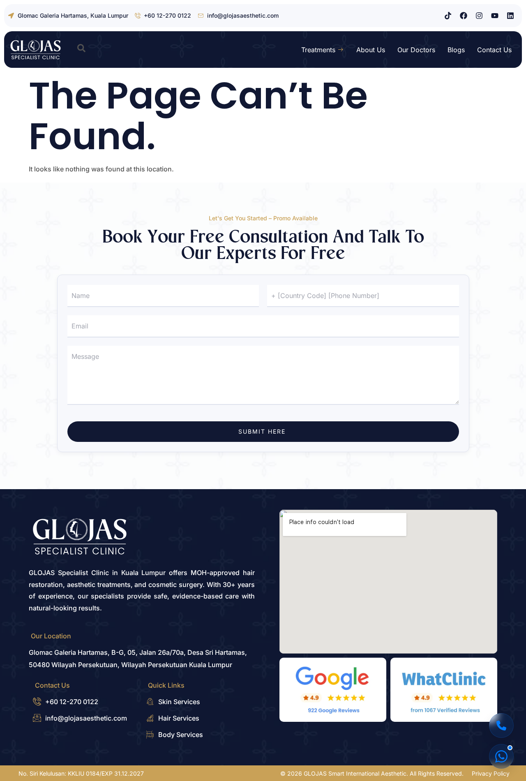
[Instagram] (479, 15)
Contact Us (494, 50)
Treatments (318, 50)
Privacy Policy (491, 773)
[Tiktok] (448, 15)
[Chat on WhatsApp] (501, 756)
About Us (370, 50)
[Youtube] (494, 15)
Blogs (456, 50)
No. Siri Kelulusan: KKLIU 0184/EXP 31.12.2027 (81, 773)
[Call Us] (501, 725)
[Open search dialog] (81, 50)
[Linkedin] (510, 15)
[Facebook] (463, 15)
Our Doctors (416, 50)
